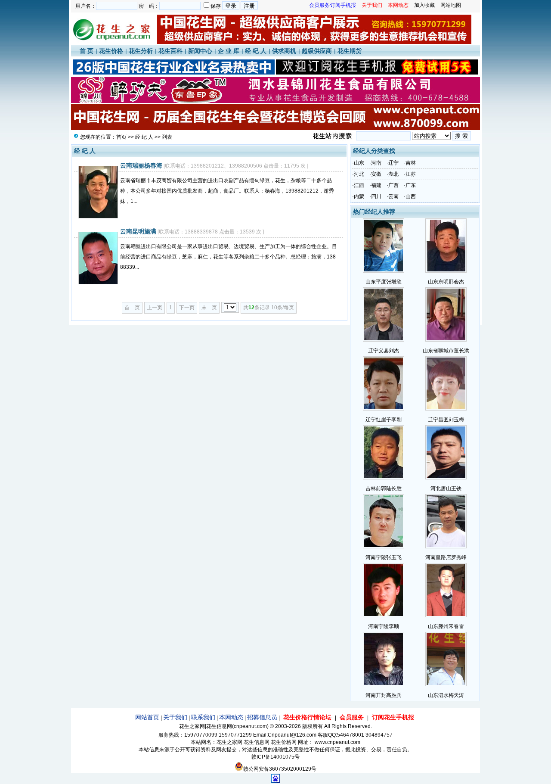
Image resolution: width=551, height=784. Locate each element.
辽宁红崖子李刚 (383, 420)
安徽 (376, 174)
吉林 (411, 163)
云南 (393, 196)
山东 (359, 163)
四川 (376, 196)
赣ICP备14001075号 (275, 757)
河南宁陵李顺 (383, 626)
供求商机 (284, 50)
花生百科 (170, 50)
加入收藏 (424, 5)
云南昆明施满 (138, 231)
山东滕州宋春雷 (446, 626)
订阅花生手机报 (393, 717)
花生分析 (141, 50)
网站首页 (147, 717)
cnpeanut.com (250, 726)
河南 (376, 163)
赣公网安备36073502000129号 (279, 769)
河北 (359, 174)
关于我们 (175, 717)
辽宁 (393, 163)
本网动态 (231, 717)
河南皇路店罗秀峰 (446, 557)
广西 (393, 185)
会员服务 (352, 717)
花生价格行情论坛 (307, 717)
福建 (376, 185)
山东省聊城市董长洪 (446, 351)
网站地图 (450, 5)
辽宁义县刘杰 (383, 351)
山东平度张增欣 (383, 282)
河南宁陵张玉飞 (383, 557)
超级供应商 (317, 50)
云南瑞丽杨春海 (141, 165)
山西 (411, 196)
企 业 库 (228, 50)
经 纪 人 (255, 50)
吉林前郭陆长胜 (383, 488)
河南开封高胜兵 (383, 695)
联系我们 (203, 717)
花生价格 (111, 50)
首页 (121, 137)
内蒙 (359, 196)
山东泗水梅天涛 (446, 695)
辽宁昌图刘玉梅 (446, 420)
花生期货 (349, 50)
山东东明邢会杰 (446, 282)
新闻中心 (200, 50)
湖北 (393, 174)
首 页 (86, 50)
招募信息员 (262, 717)
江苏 (411, 174)
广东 (411, 185)
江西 (359, 185)
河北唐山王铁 (445, 488)
